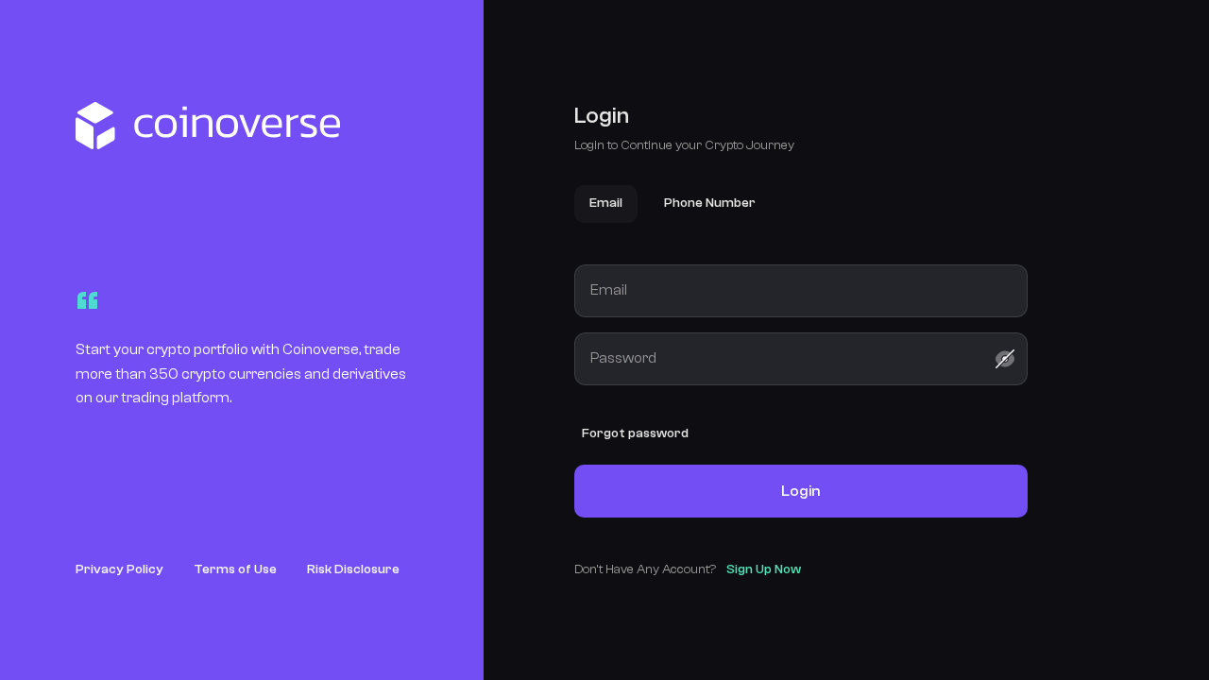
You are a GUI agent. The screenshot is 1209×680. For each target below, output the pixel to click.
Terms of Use (235, 569)
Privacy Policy (119, 569)
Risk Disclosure (353, 569)
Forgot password (635, 433)
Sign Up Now (763, 569)
